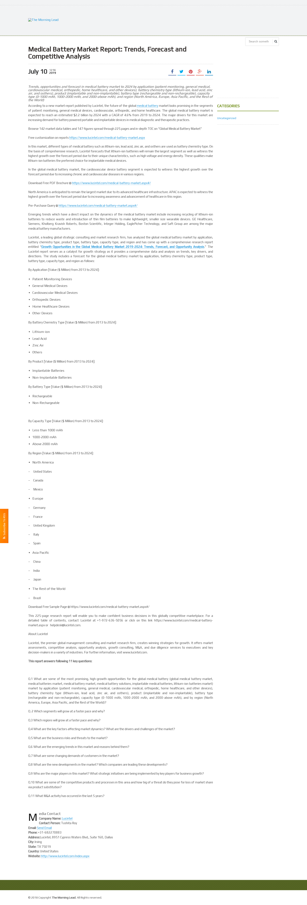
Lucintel (67, 818)
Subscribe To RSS (4, 525)
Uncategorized (226, 118)
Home (274, 897)
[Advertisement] (203, 19)
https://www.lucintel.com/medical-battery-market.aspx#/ (111, 183)
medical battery (147, 105)
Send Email (44, 828)
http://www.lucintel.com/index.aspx (65, 856)
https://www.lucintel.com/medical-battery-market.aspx (107, 137)
